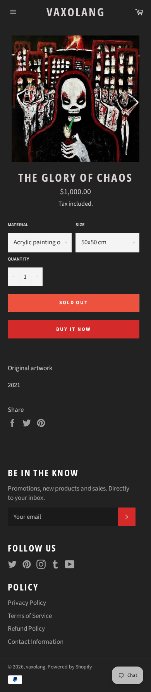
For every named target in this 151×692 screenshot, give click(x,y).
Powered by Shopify (70, 666)
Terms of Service (30, 616)
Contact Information (35, 641)
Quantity (18, 259)
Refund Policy (26, 628)
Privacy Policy (27, 602)
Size (80, 225)
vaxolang (75, 12)
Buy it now (73, 329)
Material (18, 225)
